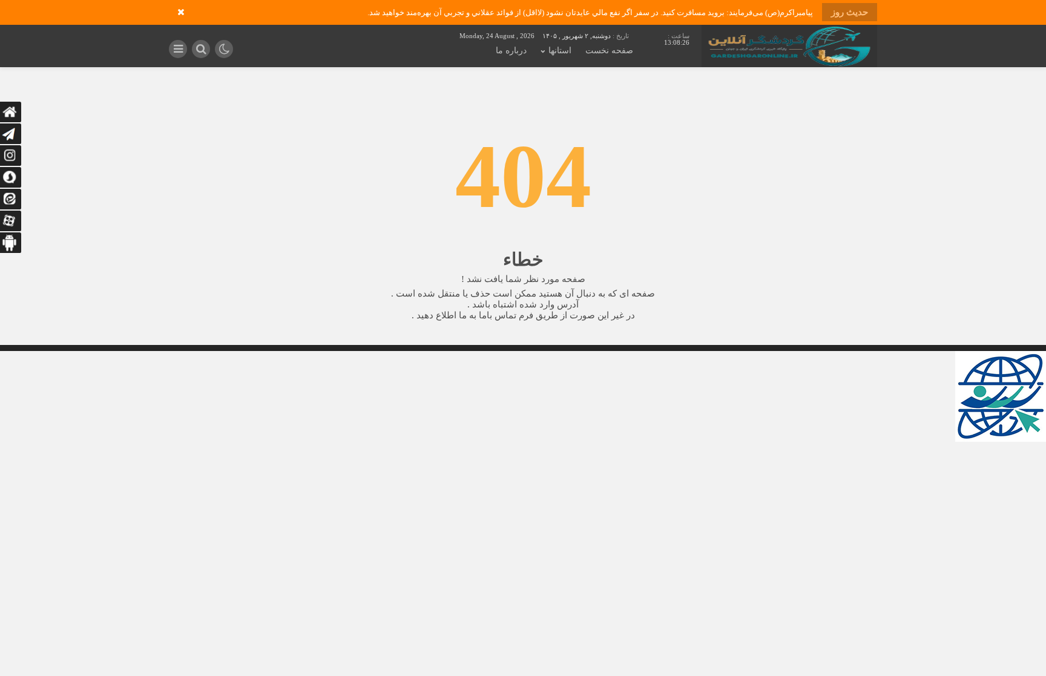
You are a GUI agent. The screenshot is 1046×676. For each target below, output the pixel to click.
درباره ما (511, 50)
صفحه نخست (609, 50)
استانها (559, 50)
